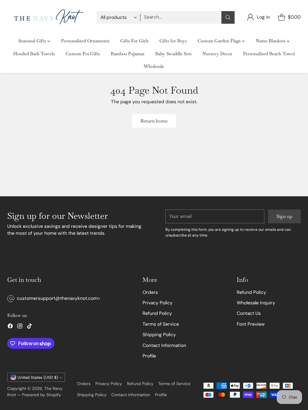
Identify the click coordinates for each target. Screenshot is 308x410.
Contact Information (164, 345)
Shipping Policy (159, 335)
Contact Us (249, 313)
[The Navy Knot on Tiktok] (29, 327)
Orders (150, 292)
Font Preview (251, 324)
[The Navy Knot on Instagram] (19, 327)
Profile (149, 356)
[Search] (228, 17)
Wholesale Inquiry (256, 303)
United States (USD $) (37, 377)
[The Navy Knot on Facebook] (10, 327)
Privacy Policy (158, 303)
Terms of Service (161, 324)
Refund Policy (157, 313)
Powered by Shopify (41, 394)
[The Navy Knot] (47, 17)
